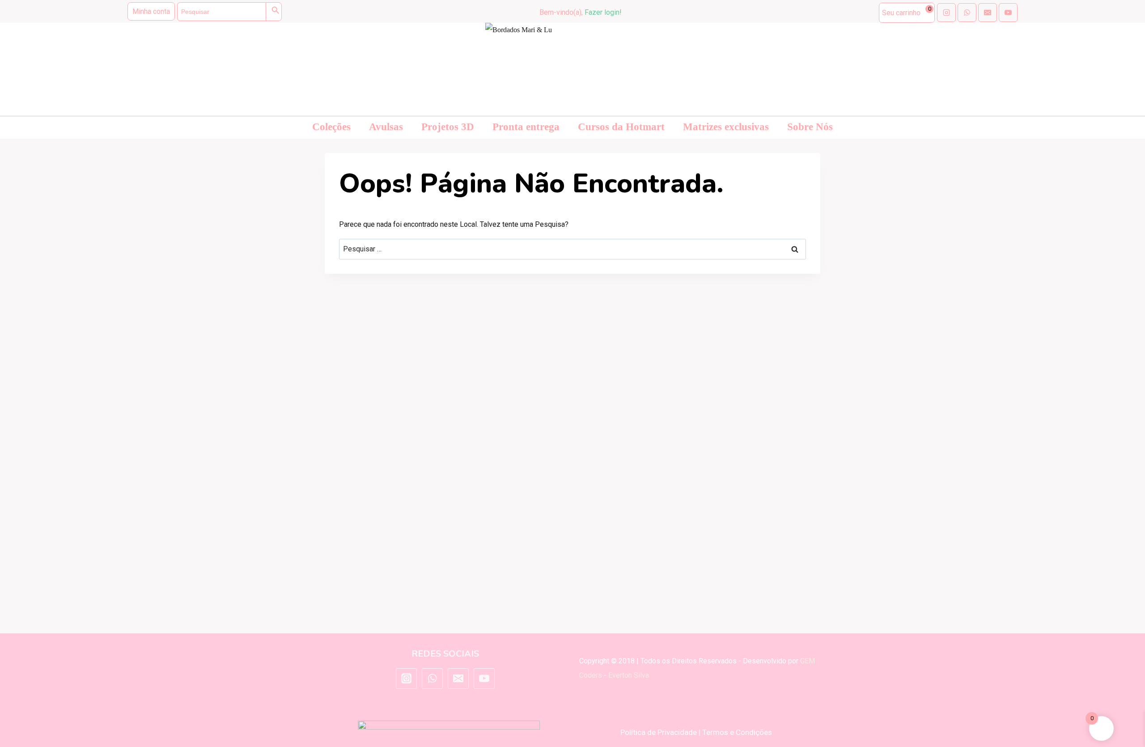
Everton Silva (628, 675)
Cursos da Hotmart (621, 126)
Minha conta (151, 11)
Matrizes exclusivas (726, 126)
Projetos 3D (447, 126)
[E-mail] (458, 678)
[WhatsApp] (432, 678)
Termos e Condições (737, 732)
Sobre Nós (810, 126)
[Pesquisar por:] (572, 249)
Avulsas (386, 126)
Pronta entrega (526, 126)
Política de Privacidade (658, 732)
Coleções (331, 126)
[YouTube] (484, 678)
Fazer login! (603, 12)
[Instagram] (406, 678)
